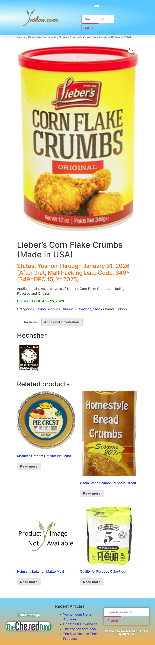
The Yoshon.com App (79, 629)
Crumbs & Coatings (76, 309)
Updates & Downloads (80, 624)
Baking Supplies (48, 309)
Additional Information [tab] (61, 322)
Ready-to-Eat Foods (42, 37)
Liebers (121, 309)
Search (90, 28)
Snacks (64, 37)
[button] (97, 5)
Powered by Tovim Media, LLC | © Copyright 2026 (126, 632)
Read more (29, 466)
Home (21, 37)
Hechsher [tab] (30, 322)
